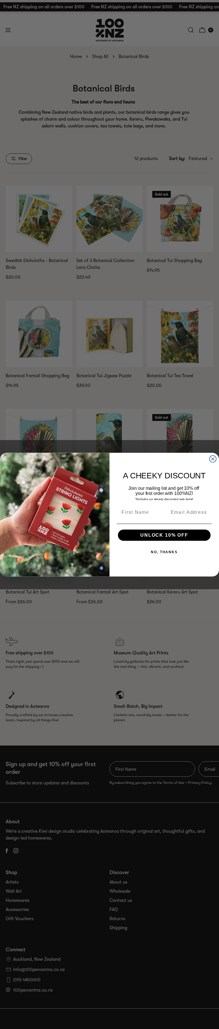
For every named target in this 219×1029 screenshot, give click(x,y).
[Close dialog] (213, 458)
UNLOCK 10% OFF (164, 534)
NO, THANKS (164, 552)
